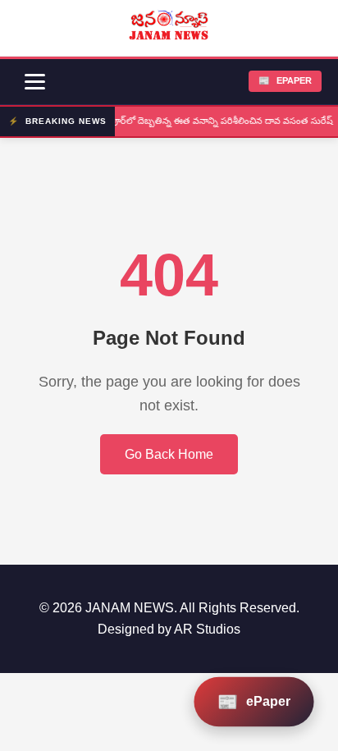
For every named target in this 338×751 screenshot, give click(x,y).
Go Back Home (169, 454)
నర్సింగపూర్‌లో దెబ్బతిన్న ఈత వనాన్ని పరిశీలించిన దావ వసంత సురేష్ (207, 121)
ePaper (285, 80)
